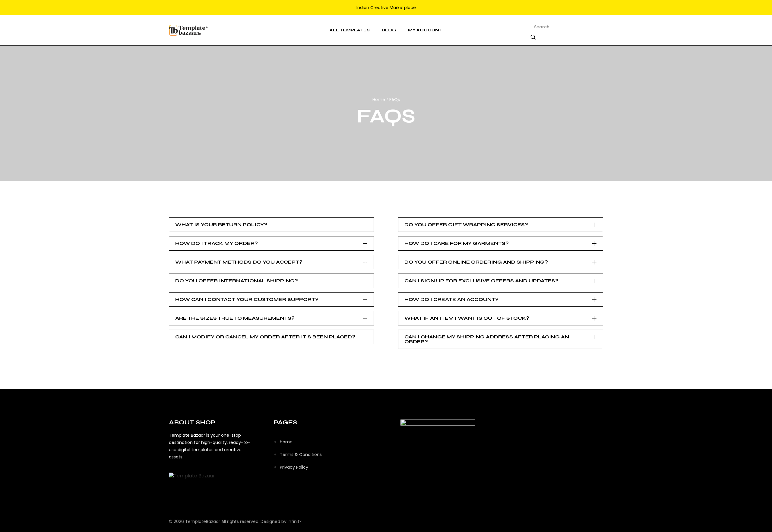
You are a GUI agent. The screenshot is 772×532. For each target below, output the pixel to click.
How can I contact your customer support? (246, 299)
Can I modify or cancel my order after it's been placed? (265, 337)
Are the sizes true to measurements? (235, 318)
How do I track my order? (216, 243)
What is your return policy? (221, 224)
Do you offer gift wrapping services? (466, 224)
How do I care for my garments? (456, 243)
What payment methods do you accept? (238, 262)
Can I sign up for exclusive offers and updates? (481, 280)
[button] (271, 225)
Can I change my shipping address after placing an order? (486, 339)
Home (378, 100)
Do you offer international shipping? (236, 280)
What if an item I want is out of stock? (466, 318)
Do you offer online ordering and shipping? (476, 262)
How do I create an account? (451, 299)
